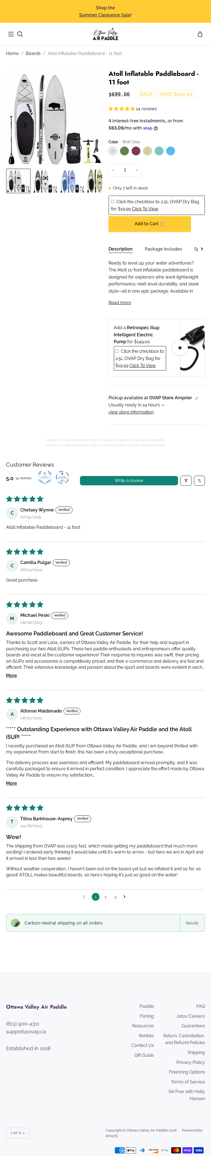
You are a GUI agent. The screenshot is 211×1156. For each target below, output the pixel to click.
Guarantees (193, 1025)
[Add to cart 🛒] (180, 348)
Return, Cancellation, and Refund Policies (184, 1039)
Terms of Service (188, 1082)
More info (192, 922)
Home (12, 53)
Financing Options (187, 1072)
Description (121, 249)
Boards (33, 53)
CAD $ (16, 1133)
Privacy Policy (190, 1062)
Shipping (196, 1052)
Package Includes (163, 249)
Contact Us (142, 1045)
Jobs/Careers (190, 1016)
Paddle (147, 1006)
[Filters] (186, 481)
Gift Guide (144, 1055)
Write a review (129, 480)
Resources (143, 1025)
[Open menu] (11, 34)
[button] (122, 108)
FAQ (200, 1006)
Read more (120, 302)
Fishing (147, 1016)
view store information (131, 412)
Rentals (146, 1035)
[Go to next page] (125, 897)
